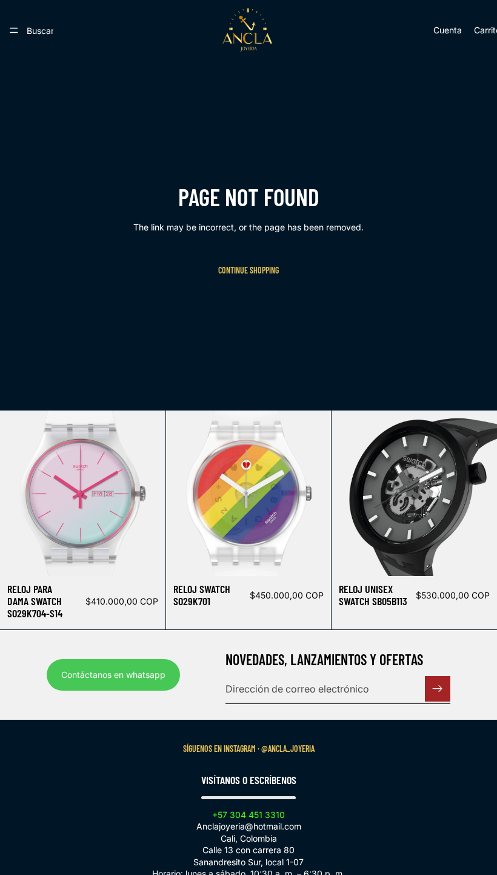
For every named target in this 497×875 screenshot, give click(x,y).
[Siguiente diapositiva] (313, 493)
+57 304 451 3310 (248, 815)
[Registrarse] (437, 689)
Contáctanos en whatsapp (113, 674)
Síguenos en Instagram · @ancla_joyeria (249, 748)
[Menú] (14, 30)
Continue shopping (248, 270)
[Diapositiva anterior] (184, 493)
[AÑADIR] (147, 557)
